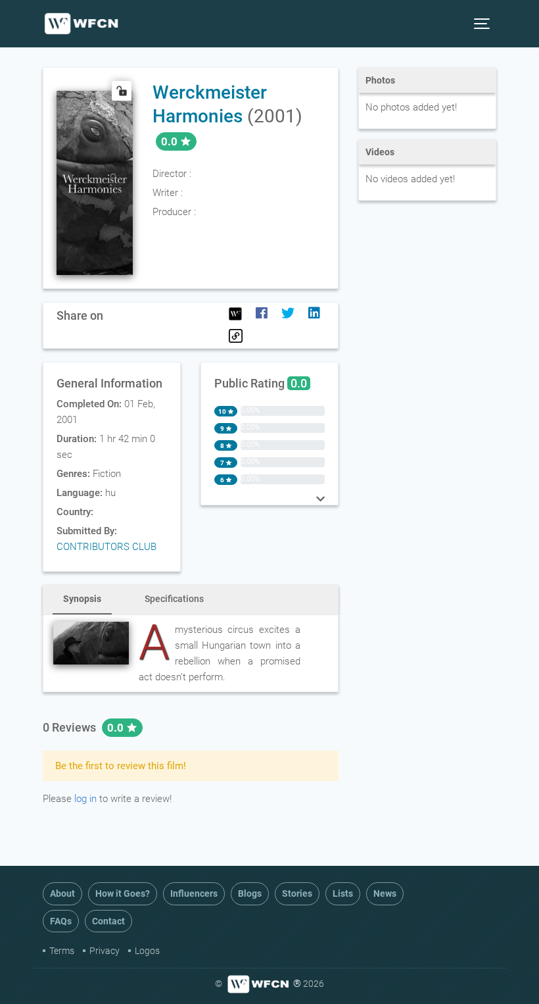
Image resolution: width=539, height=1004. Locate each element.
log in (85, 799)
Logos (147, 950)
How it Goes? (122, 893)
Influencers (194, 893)
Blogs (250, 893)
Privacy (104, 950)
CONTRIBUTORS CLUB (106, 547)
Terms (61, 950)
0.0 (116, 727)
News (384, 893)
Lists (343, 893)
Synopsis (82, 598)
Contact (108, 921)
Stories (297, 893)
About (62, 893)
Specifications (174, 598)
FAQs (61, 921)
